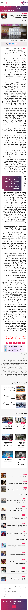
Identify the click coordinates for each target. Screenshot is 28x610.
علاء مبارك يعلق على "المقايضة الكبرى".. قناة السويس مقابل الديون (16, 501)
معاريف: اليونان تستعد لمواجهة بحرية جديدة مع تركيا (16, 534)
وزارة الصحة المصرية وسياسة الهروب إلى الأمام (20, 426)
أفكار (15, 593)
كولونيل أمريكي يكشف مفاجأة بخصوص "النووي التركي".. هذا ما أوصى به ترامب (16, 579)
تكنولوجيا (9, 591)
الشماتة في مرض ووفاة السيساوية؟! (17, 554)
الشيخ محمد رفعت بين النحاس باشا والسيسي (18, 483)
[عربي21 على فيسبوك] (13, 10)
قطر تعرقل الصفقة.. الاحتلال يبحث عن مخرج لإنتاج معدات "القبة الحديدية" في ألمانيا (16, 509)
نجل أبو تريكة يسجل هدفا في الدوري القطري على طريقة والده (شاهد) (16, 562)
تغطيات (20, 589)
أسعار (22, 60)
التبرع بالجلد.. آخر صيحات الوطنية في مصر (7, 461)
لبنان (5, 597)
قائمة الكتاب (23, 8)
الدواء (24, 48)
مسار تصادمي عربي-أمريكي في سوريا (19, 476)
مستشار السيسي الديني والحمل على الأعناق (9, 403)
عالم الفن (9, 589)
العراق (5, 589)
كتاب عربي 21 (18, 6)
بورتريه (14, 8)
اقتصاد (20, 591)
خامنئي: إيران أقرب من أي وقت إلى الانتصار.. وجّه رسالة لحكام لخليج (16, 526)
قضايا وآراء (12, 6)
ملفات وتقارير (19, 596)
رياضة (23, 559)
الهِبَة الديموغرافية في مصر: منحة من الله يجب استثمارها (7, 444)
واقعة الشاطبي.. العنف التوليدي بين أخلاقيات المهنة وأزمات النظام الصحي (21, 445)
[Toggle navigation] (6, 3)
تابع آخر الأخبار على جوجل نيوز (16, 346)
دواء (11, 342)
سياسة (23, 498)
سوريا (5, 592)
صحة (10, 593)
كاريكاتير (18, 8)
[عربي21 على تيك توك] (4, 10)
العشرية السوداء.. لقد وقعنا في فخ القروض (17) (17, 489)
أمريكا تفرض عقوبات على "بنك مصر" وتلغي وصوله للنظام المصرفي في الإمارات (16, 571)
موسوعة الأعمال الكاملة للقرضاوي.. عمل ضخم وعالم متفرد (9, 389)
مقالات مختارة (6, 6)
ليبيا (5, 591)
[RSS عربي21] (2, 10)
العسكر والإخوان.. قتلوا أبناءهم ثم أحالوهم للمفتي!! (9, 396)
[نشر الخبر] (6, 44)
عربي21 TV (9, 588)
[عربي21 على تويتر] (11, 10)
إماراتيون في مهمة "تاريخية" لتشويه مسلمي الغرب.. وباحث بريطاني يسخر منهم (16, 546)
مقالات (24, 6)
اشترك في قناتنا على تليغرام (15, 350)
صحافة (23, 506)
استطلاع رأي (14, 594)
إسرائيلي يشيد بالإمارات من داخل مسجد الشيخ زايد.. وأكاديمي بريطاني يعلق (16, 518)
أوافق (14, 606)
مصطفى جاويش (24, 20)
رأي (7, 342)
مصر (19, 58)
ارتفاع (15, 342)
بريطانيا (5, 594)
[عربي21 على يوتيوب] (9, 10)
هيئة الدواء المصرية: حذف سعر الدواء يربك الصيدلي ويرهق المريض (7, 427)
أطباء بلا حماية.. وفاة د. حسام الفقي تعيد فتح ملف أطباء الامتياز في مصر (20, 462)
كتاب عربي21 (14, 588)
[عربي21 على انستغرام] (6, 10)
